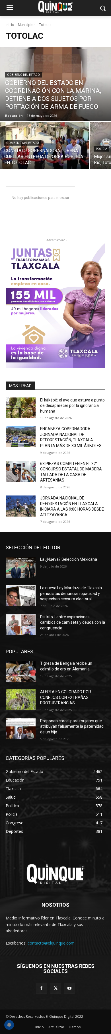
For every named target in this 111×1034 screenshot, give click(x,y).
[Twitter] (55, 988)
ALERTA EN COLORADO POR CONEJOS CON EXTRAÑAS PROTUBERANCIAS (65, 697)
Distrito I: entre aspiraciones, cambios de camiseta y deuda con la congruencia (72, 622)
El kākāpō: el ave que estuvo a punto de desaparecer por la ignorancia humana (72, 405)
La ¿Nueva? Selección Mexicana (68, 559)
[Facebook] (41, 988)
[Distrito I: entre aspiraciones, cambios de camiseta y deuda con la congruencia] (21, 624)
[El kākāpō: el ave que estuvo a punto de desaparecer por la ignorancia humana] (21, 408)
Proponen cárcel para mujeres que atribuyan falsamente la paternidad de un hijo (72, 726)
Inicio (10, 24)
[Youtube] (69, 988)
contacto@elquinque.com (51, 943)
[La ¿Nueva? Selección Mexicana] (21, 567)
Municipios (26, 24)
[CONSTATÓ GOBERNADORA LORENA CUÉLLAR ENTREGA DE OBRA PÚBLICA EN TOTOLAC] (44, 145)
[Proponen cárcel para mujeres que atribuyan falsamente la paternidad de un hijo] (21, 728)
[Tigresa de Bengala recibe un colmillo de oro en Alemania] (21, 671)
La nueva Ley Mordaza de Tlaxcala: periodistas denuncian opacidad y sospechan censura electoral (71, 593)
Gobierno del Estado (23, 74)
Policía (101, 148)
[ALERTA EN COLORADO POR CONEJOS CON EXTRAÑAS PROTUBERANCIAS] (21, 699)
